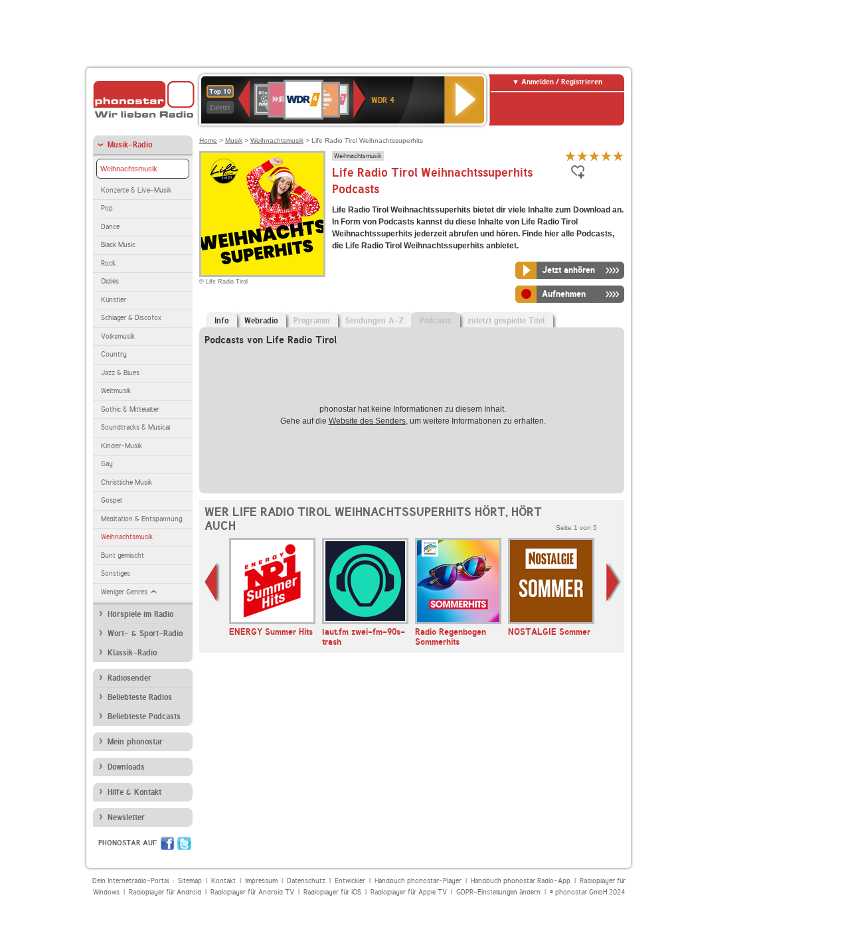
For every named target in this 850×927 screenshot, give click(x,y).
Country (114, 354)
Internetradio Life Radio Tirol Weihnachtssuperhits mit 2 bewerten (582, 156)
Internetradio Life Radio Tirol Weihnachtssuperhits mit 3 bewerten (594, 156)
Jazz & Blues (120, 373)
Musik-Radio (130, 144)
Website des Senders (367, 421)
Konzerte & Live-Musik (136, 190)
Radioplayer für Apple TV (409, 892)
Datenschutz (306, 881)
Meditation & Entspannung (141, 519)
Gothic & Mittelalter (130, 409)
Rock (108, 263)
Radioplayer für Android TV (252, 892)
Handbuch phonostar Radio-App (520, 881)
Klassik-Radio (132, 652)
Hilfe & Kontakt (134, 792)
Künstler (113, 299)
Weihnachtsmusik (128, 169)
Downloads (126, 767)
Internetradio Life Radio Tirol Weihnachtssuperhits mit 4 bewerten (606, 156)
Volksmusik (118, 336)
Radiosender (129, 678)
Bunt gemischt (122, 555)
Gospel (111, 500)
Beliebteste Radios (140, 697)
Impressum (261, 881)
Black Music (118, 244)
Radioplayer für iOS (332, 892)
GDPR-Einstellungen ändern (498, 892)
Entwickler (350, 881)
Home (208, 140)
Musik (233, 140)
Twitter (184, 843)
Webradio (261, 320)
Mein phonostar (135, 741)
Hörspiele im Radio (140, 614)
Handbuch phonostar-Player (418, 881)
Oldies (110, 281)
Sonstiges (115, 573)
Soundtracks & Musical (135, 427)
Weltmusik (116, 390)
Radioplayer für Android (165, 892)
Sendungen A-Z (374, 320)
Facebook (167, 843)
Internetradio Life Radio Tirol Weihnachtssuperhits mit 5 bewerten (618, 156)
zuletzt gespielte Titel (506, 320)
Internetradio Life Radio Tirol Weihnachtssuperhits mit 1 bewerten (570, 156)
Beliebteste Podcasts (144, 716)
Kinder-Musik (121, 446)
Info (221, 320)
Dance (110, 226)
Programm (311, 320)
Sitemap (190, 881)
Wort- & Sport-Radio (145, 633)
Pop (107, 208)
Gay (107, 464)
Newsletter (126, 817)
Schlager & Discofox (131, 317)
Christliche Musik (126, 482)
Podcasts (436, 320)
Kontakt (223, 881)
